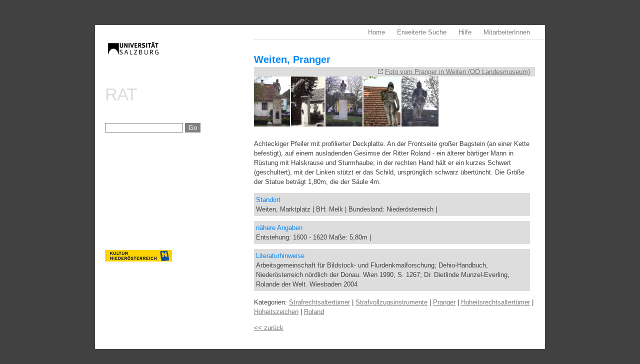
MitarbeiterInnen (507, 32)
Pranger (444, 302)
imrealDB (179, 58)
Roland (314, 312)
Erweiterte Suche (421, 32)
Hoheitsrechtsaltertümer (495, 302)
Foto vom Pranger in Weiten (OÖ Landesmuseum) (457, 72)
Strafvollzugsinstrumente (392, 302)
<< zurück (269, 328)
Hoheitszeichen (276, 312)
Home (376, 32)
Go (192, 128)
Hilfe (465, 32)
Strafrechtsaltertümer (319, 302)
